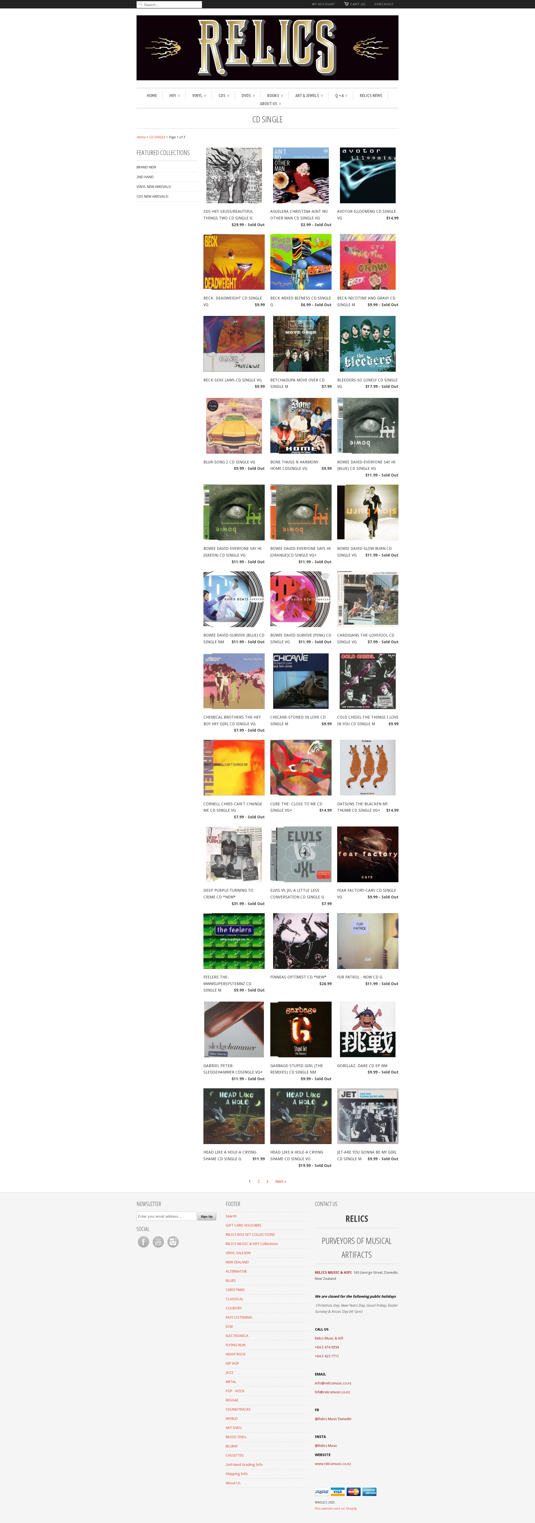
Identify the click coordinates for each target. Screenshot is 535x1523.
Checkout (384, 4)
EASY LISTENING (239, 1317)
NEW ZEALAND (237, 1262)
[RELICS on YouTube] (158, 1248)
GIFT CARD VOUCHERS (243, 1225)
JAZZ (230, 1372)
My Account (323, 4)
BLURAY (232, 1446)
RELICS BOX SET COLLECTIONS (250, 1234)
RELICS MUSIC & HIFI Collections (252, 1244)
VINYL (199, 95)
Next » (280, 1181)
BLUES (231, 1280)
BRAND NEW (146, 167)
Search (231, 1216)
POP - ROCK (235, 1391)
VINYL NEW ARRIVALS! (154, 187)
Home (152, 95)
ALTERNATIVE (236, 1271)
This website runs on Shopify (336, 1508)
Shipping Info (237, 1474)
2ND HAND (145, 177)
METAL (231, 1382)
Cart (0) (358, 4)
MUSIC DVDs (236, 1437)
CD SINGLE (267, 119)
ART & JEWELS (309, 95)
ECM (229, 1326)
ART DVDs (234, 1428)
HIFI (174, 95)
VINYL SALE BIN (238, 1253)
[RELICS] (267, 48)
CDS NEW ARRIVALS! (152, 196)
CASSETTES (235, 1455)
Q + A (341, 95)
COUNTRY (234, 1308)
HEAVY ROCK (235, 1354)
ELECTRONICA (237, 1336)
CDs (223, 95)
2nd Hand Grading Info (244, 1464)
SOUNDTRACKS (238, 1409)
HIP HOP (232, 1363)
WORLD (232, 1418)
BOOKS (275, 95)
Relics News (371, 95)
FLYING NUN (235, 1345)
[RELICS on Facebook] (144, 1248)
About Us (270, 103)
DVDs (248, 95)
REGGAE (232, 1400)
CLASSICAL (234, 1299)
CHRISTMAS (235, 1290)
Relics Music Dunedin (334, 1419)
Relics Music (327, 1446)
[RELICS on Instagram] (173, 1248)
